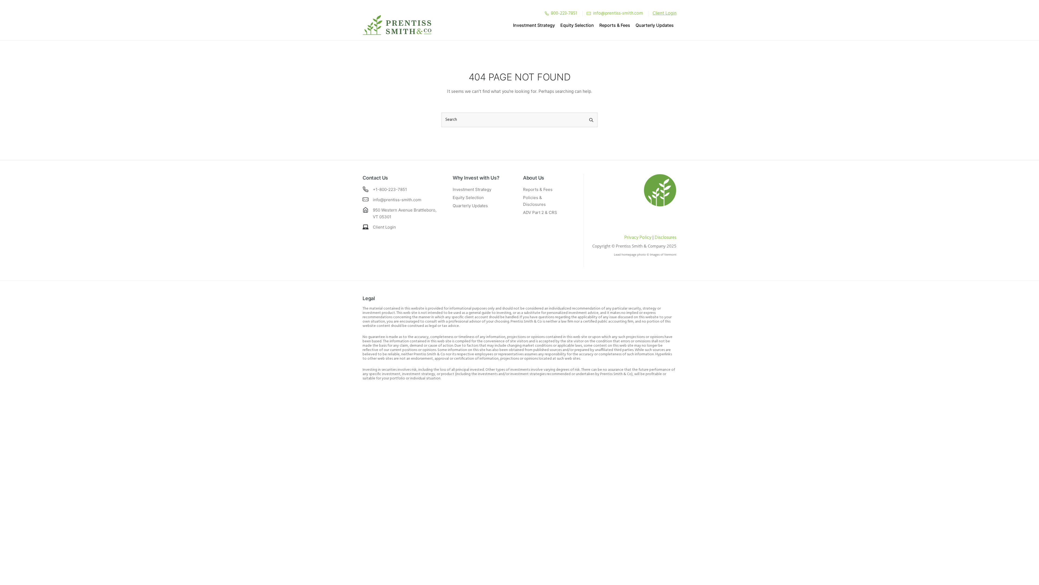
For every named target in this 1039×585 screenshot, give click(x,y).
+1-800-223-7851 (390, 189)
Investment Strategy (534, 25)
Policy (644, 237)
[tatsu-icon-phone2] (547, 13)
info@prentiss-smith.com (618, 13)
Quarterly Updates (655, 25)
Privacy (631, 237)
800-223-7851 (564, 13)
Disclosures (665, 237)
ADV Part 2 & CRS (540, 212)
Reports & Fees (614, 25)
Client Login (384, 227)
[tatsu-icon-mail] (589, 13)
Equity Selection (577, 25)
